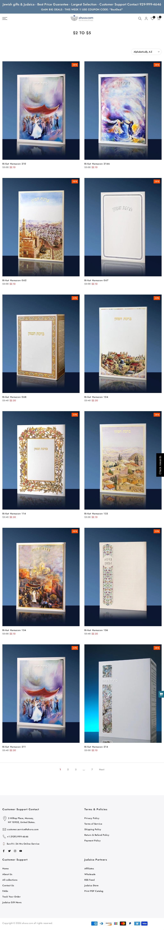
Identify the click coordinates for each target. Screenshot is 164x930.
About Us (7, 874)
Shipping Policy (92, 829)
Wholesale (90, 874)
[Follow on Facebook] (3, 851)
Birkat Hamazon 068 (14, 397)
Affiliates (89, 868)
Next (101, 769)
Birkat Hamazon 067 (96, 280)
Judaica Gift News (12, 902)
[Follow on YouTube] (20, 851)
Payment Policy (92, 840)
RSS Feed (89, 879)
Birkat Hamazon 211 (14, 746)
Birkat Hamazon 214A (97, 163)
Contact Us (8, 885)
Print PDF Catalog (93, 891)
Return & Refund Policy (96, 835)
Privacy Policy (91, 818)
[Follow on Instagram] (15, 851)
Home (5, 868)
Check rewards (160, 465)
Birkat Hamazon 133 (96, 513)
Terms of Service (93, 823)
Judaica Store (91, 885)
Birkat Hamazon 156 (96, 630)
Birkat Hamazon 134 (14, 630)
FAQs (5, 891)
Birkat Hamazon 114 (14, 513)
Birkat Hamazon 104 (96, 397)
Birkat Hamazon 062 (14, 280)
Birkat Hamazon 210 (14, 163)
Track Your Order (11, 896)
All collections (9, 879)
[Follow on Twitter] (9, 851)
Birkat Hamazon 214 (96, 746)
